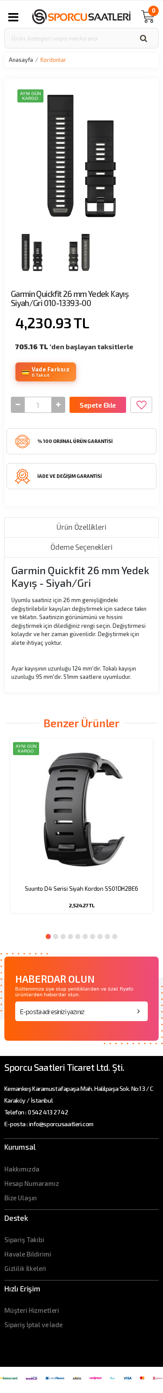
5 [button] (77, 936)
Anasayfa (21, 59)
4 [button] (70, 936)
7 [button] (92, 936)
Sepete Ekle (98, 405)
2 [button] (55, 936)
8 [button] (100, 936)
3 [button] (63, 936)
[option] (81, 831)
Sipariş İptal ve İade (33, 1324)
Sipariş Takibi (24, 1239)
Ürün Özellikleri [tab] (81, 526)
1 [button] (48, 936)
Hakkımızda (22, 1169)
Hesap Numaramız (31, 1183)
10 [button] (114, 936)
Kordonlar (53, 59)
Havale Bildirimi (27, 1254)
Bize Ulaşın (20, 1198)
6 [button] (85, 936)
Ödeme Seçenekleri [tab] (81, 546)
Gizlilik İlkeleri (25, 1268)
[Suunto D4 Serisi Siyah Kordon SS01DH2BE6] (81, 809)
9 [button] (107, 936)
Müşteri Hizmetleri (31, 1310)
